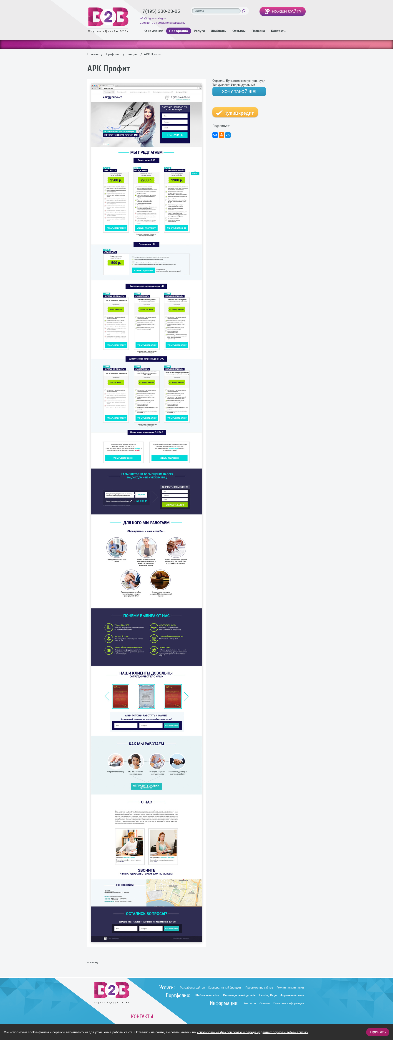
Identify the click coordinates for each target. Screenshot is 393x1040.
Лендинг (132, 54)
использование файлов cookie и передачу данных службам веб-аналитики (252, 1032)
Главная (92, 54)
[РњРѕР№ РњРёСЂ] (228, 135)
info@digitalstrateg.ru (153, 18)
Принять (378, 1032)
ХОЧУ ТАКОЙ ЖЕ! (239, 91)
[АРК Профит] (146, 80)
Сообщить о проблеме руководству (162, 22)
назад (94, 962)
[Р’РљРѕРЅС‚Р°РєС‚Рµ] (215, 135)
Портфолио (112, 54)
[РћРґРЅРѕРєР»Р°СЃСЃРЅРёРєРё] (221, 135)
